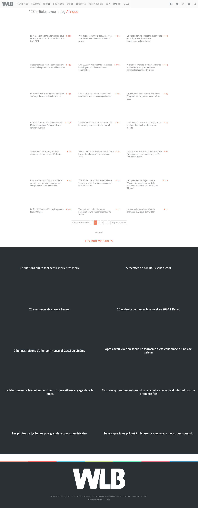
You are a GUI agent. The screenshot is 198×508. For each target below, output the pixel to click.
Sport (70, 4)
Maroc (116, 4)
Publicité (77, 497)
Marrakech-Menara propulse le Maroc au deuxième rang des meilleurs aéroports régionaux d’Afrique (144, 67)
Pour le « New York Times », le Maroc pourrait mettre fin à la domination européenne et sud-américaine (46, 183)
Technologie (96, 4)
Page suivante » (119, 222)
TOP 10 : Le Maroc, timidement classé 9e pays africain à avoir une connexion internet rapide (95, 183)
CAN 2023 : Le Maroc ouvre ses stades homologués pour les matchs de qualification (95, 67)
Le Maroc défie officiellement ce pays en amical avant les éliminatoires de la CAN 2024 (47, 38)
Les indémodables (99, 241)
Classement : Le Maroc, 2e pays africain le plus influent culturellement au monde (144, 125)
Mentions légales (126, 497)
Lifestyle (81, 4)
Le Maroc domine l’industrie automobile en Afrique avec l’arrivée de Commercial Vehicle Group (144, 38)
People (46, 4)
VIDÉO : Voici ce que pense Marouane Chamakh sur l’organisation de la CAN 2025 (143, 96)
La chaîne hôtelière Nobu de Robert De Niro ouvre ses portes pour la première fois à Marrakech (144, 154)
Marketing (22, 4)
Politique (58, 4)
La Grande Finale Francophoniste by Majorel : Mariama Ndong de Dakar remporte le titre (46, 125)
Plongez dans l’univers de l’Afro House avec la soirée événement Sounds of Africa (95, 38)
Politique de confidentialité (100, 497)
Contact (143, 497)
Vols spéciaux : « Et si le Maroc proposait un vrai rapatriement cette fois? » (94, 212)
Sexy (108, 4)
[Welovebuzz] (7, 4)
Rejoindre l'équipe (60, 497)
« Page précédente (80, 222)
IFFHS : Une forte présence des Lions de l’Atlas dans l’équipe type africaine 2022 (96, 154)
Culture (35, 4)
